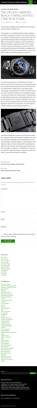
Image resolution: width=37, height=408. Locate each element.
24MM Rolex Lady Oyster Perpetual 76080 (13, 385)
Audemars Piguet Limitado (8, 285)
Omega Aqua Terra (6, 318)
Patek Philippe (5, 330)
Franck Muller (5, 303)
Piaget (2, 334)
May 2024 (3, 275)
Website (3, 226)
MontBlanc (4, 314)
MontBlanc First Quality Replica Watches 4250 (14, 384)
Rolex (2, 338)
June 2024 (4, 273)
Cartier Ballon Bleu (6, 300)
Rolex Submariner (6, 353)
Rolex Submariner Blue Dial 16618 (10, 169)
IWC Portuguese (5, 311)
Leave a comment (22, 22)
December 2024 (5, 264)
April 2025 (4, 257)
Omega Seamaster (6, 324)
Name (3, 212)
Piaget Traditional (6, 337)
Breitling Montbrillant (7, 295)
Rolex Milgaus (5, 346)
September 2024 (5, 268)
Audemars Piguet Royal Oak (8, 287)
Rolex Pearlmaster (6, 350)
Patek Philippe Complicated (8, 332)
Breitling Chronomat (6, 293)
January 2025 (4, 262)
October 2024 (5, 267)
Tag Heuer (4, 9)
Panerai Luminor (5, 329)
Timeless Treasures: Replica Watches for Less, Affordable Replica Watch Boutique (14, 2)
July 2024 (3, 272)
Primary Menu (35, 2)
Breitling (3, 290)
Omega (3, 316)
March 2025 (4, 259)
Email (3, 219)
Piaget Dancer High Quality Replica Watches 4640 (15, 387)
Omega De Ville (5, 321)
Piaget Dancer (5, 335)
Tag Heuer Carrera (12, 9)
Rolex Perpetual (5, 351)
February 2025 (5, 260)
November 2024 (5, 265)
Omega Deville (5, 322)
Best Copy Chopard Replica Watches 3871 (12, 163)
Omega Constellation (7, 319)
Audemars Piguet (6, 284)
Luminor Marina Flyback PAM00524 (11, 382)
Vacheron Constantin (7, 359)
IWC (2, 310)
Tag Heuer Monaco (6, 358)
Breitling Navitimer (6, 297)
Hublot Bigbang (5, 308)
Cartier (3, 298)
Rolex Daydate (5, 342)
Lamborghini (4, 313)
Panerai (3, 327)
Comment (4, 189)
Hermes (3, 305)
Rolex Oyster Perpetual (7, 348)
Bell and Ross (4, 289)
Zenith (3, 361)
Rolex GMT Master (6, 345)
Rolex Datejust (5, 340)
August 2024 (4, 270)
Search (3, 371)
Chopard (3, 302)
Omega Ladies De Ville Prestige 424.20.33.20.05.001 (15, 389)
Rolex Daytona (5, 343)
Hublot (3, 306)
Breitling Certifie (5, 292)
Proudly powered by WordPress (8, 405)
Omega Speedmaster (6, 326)
